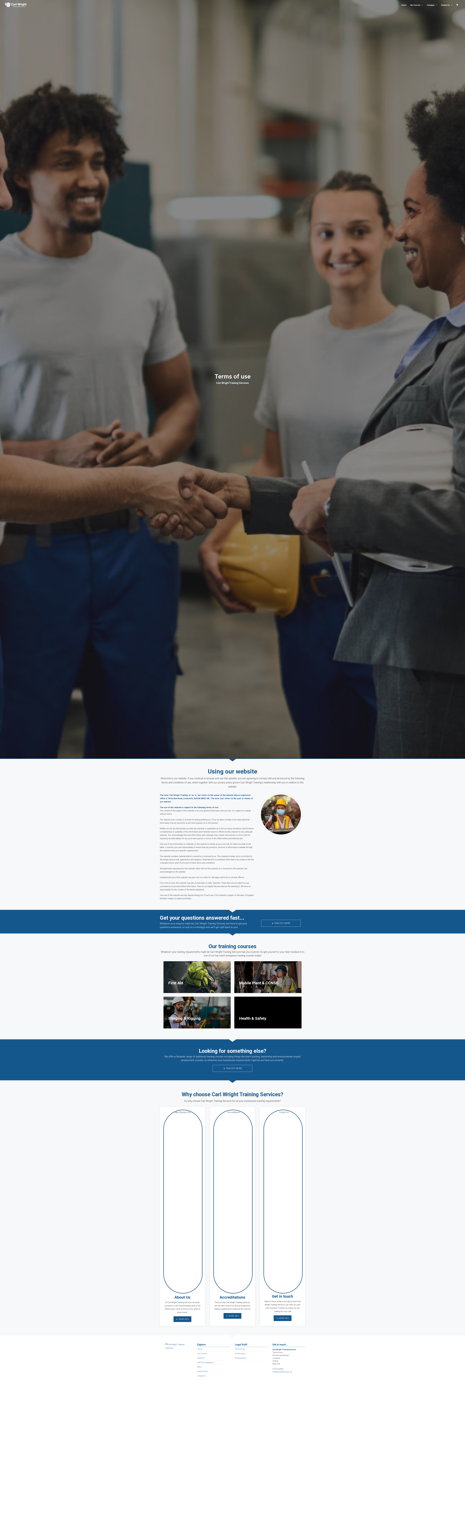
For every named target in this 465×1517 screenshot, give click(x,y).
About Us (200, 1358)
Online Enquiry (202, 1371)
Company (430, 5)
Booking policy (240, 1358)
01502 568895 (277, 1369)
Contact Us (445, 5)
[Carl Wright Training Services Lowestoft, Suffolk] (16, 4)
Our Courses (415, 5)
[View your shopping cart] (457, 5)
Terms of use (240, 1349)
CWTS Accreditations (205, 1362)
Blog (199, 1367)
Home (403, 5)
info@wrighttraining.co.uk (282, 1372)
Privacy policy (240, 1354)
